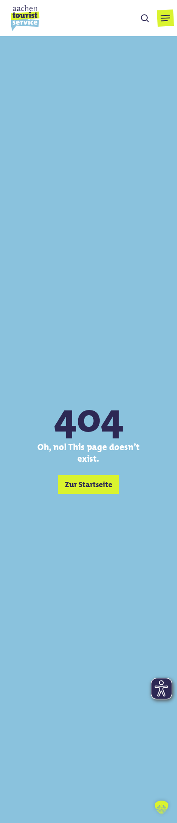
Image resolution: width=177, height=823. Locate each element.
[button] (165, 18)
